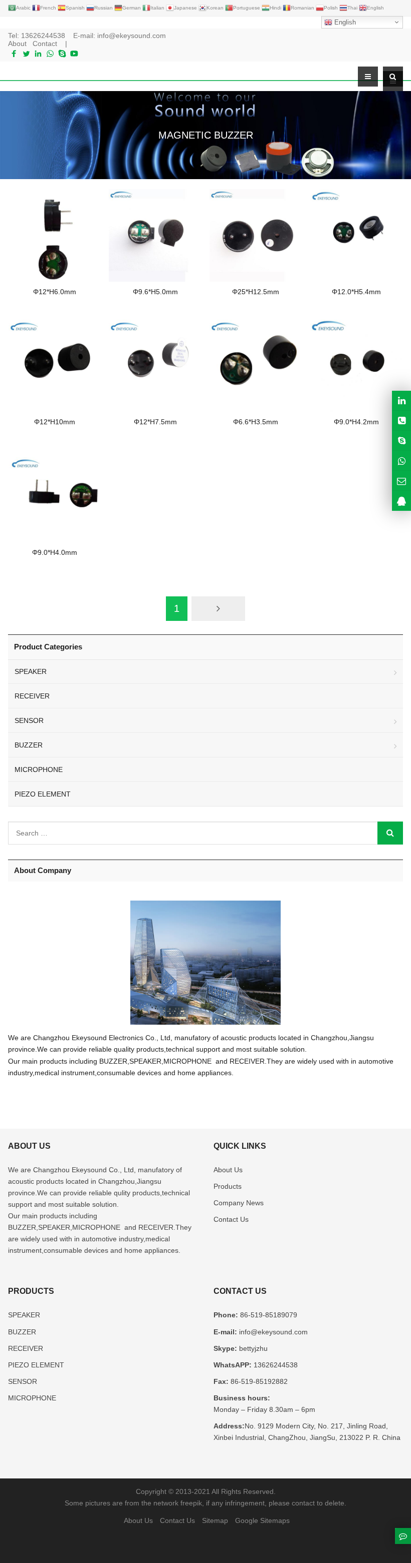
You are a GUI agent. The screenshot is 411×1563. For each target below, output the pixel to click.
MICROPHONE (39, 769)
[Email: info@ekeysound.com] (401, 480)
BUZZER (29, 745)
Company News (239, 1203)
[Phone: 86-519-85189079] (401, 420)
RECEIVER (32, 696)
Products (228, 1186)
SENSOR (29, 720)
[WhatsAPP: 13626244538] (401, 460)
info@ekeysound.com (131, 36)
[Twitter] (26, 54)
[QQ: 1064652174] (401, 500)
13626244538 (43, 36)
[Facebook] (14, 54)
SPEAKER (31, 671)
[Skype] (62, 54)
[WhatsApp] (50, 54)
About (17, 44)
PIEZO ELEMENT (43, 794)
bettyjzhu (252, 1348)
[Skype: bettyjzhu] (401, 440)
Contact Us (231, 1219)
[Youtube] (74, 54)
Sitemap (215, 1520)
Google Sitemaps (262, 1520)
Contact (45, 44)
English (344, 22)
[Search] (390, 833)
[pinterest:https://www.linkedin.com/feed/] (401, 400)
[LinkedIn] (38, 54)
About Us (228, 1170)
